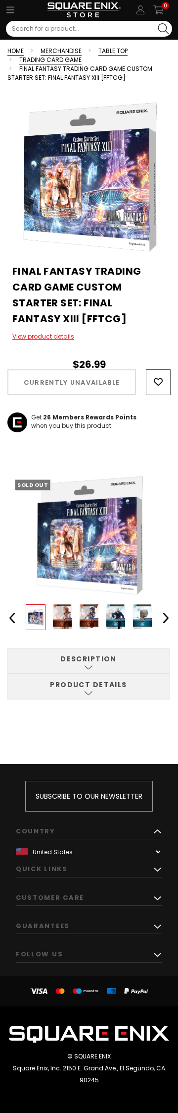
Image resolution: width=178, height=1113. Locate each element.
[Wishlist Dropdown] (158, 382)
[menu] (10, 10)
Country (35, 831)
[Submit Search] (163, 29)
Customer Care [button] (50, 897)
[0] (158, 9)
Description (88, 659)
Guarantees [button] (43, 926)
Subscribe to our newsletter (89, 796)
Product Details (88, 685)
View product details (43, 336)
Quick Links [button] (42, 869)
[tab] (88, 661)
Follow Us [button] (39, 954)
